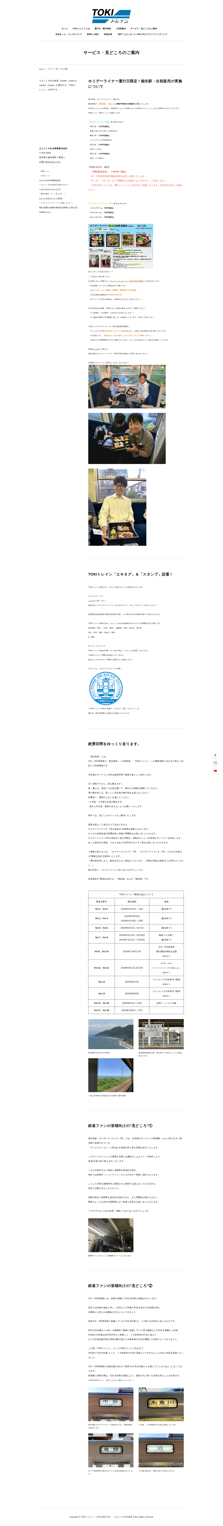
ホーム (65, 28)
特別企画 (108, 34)
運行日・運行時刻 (103, 28)
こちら (96, 349)
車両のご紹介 (93, 34)
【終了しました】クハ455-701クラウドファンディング (142, 34)
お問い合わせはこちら (50, 162)
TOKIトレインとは (81, 28)
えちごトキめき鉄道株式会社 (50, 180)
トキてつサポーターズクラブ (50, 189)
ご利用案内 (121, 28)
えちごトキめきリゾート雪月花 (50, 198)
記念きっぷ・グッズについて (69, 34)
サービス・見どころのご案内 (144, 28)
